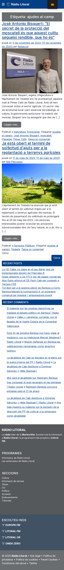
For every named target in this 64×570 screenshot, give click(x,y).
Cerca (5, 253)
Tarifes (33, 563)
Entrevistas (33, 131)
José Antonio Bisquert (26, 135)
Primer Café (20, 139)
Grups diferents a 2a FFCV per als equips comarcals (31, 276)
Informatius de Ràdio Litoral (16, 458)
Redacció (23, 46)
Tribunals (6, 500)
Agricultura (20, 131)
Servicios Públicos (24, 245)
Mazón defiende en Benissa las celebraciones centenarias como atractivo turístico (33, 346)
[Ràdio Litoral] (22, 4)
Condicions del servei (14, 563)
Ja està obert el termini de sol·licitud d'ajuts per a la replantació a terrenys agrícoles (31, 148)
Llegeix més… (12, 124)
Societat (6, 494)
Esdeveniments (10, 497)
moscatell (45, 135)
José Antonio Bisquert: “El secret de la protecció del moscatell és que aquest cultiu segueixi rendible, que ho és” (30, 30)
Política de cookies (27, 559)
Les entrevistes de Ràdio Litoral (18, 461)
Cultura (5, 478)
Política (5, 491)
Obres (5, 484)
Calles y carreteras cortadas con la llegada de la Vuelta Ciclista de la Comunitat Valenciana (32, 322)
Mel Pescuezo (14, 161)
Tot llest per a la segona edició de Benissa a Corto (31, 287)
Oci (3, 487)
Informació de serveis (13, 481)
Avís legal (35, 555)
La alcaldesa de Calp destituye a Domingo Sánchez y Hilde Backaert (31, 367)
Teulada (15, 249)
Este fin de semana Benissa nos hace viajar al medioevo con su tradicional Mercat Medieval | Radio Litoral (34, 337)
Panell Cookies (49, 559)
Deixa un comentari (39, 139)
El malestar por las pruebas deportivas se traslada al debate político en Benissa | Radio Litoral (33, 313)
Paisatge (7, 139)
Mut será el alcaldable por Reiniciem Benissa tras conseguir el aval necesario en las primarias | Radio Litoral (34, 382)
